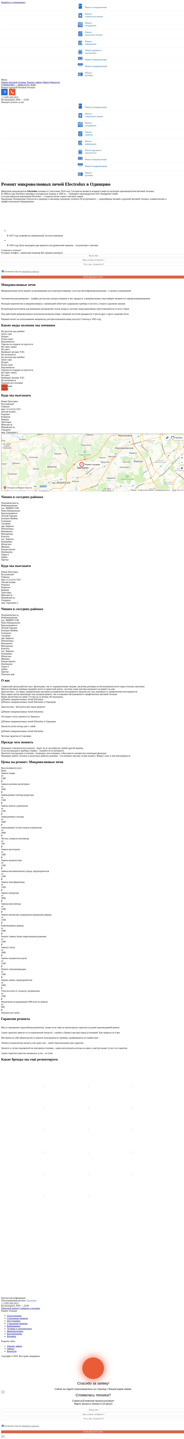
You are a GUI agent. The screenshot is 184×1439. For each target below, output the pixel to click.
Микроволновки (15, 1331)
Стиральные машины (17, 1318)
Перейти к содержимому (13, 2)
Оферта (46, 82)
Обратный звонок (10, 1308)
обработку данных (30, 271)
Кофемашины (13, 1326)
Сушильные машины (17, 1323)
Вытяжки (11, 1336)
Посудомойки (13, 1321)
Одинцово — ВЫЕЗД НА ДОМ (18, 85)
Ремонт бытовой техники (13, 82)
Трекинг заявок (34, 82)
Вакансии (55, 82)
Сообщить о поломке (29, 1308)
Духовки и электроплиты (19, 1328)
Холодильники (14, 1315)
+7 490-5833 (9, 97)
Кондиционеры (14, 1334)
